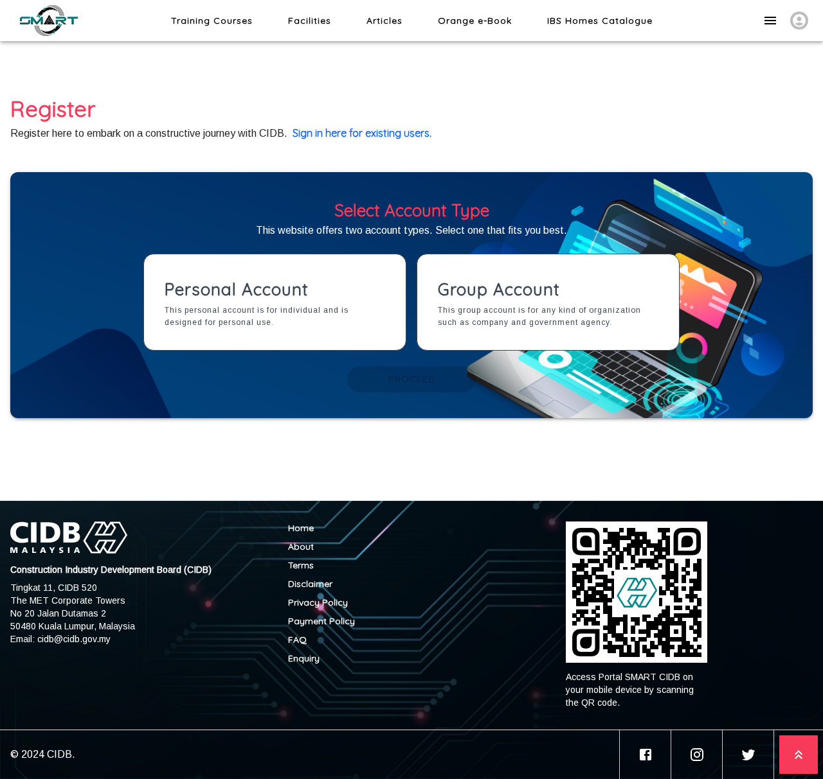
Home (301, 528)
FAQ (297, 639)
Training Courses (212, 20)
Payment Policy (321, 621)
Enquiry (304, 658)
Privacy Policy (318, 602)
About (301, 546)
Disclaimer (310, 584)
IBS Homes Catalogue (600, 20)
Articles (384, 20)
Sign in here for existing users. (362, 133)
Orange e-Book (475, 20)
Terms (301, 565)
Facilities (309, 20)
